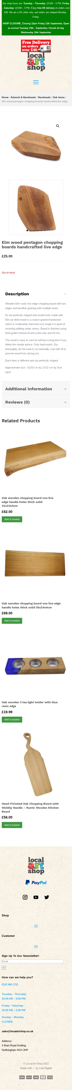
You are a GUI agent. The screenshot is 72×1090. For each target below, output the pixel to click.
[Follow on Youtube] (36, 897)
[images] (36, 233)
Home (5, 97)
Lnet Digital (45, 1068)
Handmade (44, 97)
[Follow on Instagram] (25, 897)
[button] (58, 126)
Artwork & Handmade (23, 97)
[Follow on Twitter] (47, 897)
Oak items (59, 97)
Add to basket (12, 519)
